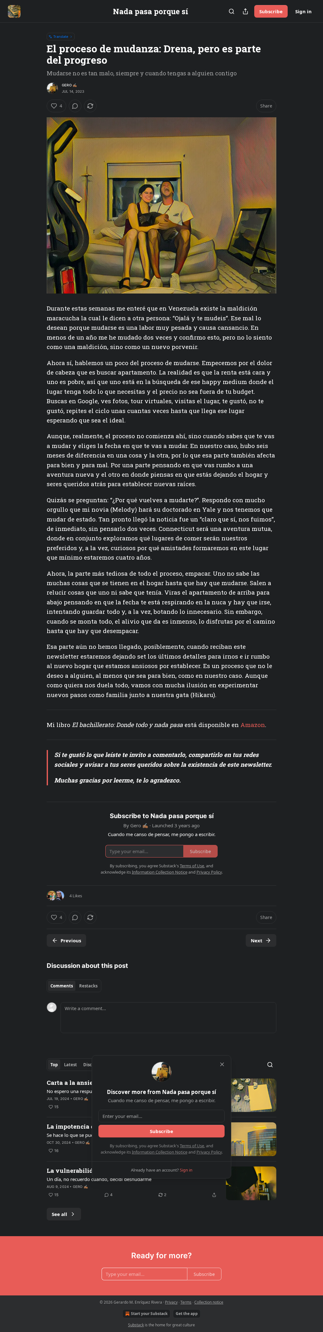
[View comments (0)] (75, 106)
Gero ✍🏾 (69, 85)
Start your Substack (149, 1313)
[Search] (231, 11)
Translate (60, 36)
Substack (136, 1325)
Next (256, 940)
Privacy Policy (209, 1152)
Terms (185, 1302)
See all (59, 1214)
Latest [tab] (70, 1064)
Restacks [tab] (88, 986)
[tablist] (74, 986)
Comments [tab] (61, 986)
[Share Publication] (245, 11)
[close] (222, 1064)
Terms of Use (192, 1146)
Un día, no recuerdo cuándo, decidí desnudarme (99, 1179)
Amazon (252, 725)
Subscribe (271, 11)
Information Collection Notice (159, 1152)
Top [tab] (54, 1064)
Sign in (303, 11)
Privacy (171, 1302)
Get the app (187, 1313)
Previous (71, 940)
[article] (161, 1183)
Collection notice (208, 1302)
